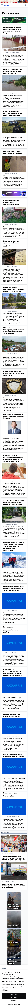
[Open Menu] (2, 5)
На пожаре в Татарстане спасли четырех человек (11, 715)
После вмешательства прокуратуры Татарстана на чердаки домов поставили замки (13, 244)
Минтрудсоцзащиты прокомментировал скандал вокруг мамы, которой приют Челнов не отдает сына (13, 458)
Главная (4, 10)
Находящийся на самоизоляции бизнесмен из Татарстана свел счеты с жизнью (13, 630)
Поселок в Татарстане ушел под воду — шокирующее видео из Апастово (12, 71)
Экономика (11, 853)
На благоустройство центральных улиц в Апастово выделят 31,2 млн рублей (13, 289)
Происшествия (16, 52)
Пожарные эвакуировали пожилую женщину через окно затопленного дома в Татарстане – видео (12, 30)
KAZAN (9, 5)
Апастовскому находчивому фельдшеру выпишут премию (13, 755)
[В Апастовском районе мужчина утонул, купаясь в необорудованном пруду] (14, 125)
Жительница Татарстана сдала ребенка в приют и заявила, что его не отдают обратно (13, 502)
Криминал (15, 395)
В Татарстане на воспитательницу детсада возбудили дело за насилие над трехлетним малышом (12, 672)
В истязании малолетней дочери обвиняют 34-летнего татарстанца (13, 373)
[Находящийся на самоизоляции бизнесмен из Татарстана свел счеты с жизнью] (14, 643)
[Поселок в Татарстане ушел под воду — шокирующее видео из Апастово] (14, 83)
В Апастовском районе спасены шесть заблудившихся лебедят (11, 202)
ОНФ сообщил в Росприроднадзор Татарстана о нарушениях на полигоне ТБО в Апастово (13, 331)
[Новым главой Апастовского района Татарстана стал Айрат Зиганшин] (14, 427)
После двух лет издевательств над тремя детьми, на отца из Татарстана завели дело (13, 588)
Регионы (15, 481)
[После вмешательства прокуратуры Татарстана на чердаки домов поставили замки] (14, 257)
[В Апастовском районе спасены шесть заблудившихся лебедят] (14, 215)
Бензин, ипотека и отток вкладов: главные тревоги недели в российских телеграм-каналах (13, 885)
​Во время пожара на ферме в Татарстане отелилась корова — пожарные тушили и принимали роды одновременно (13, 546)
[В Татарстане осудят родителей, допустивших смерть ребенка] (14, 807)
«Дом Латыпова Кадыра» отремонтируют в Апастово (12, 152)
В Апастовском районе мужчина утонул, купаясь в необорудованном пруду (12, 113)
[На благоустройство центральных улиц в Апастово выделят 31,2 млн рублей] (14, 301)
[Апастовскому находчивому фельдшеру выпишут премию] (14, 766)
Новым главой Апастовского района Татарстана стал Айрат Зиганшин (13, 417)
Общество (15, 173)
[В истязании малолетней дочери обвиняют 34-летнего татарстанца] (14, 386)
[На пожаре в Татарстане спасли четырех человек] (14, 726)
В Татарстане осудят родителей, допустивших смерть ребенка (12, 795)
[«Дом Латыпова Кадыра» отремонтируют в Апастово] (14, 164)
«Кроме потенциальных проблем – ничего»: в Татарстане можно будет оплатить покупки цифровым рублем (13, 858)
